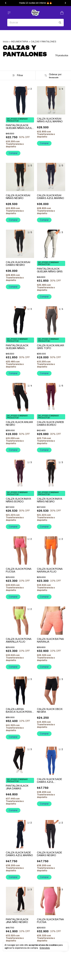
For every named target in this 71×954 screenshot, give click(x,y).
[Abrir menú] (9, 13)
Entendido (45, 948)
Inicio (5, 41)
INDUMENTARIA (19, 41)
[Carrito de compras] (62, 13)
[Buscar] (60, 22)
